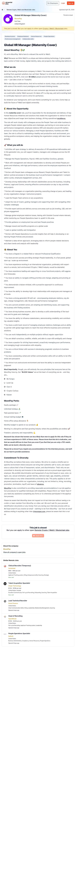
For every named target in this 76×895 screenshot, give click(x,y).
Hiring (25, 575)
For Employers (53, 3)
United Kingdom (20, 24)
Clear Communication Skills (16, 608)
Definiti (10, 636)
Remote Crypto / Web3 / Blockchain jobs (52, 530)
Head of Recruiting (15, 616)
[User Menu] (44, 3)
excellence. (61, 118)
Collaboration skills (28, 39)
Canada (19, 590)
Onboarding (38, 592)
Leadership (31, 608)
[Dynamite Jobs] (2, 9)
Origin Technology (14, 586)
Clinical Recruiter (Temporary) (19, 566)
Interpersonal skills (33, 575)
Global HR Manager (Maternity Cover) (31, 15)
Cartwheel (11, 568)
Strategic (46, 575)
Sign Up (70, 3)
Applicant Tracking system (15, 575)
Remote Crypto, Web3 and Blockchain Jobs (21, 9)
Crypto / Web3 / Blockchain (53, 28)
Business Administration (15, 640)
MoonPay (18, 18)
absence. (40, 484)
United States (12, 573)
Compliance (25, 640)
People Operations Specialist (19, 633)
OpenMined (12, 618)
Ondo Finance (13, 603)
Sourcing (40, 575)
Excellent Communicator (15, 592)
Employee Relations (23, 36)
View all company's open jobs (14, 552)
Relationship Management (42, 608)
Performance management (12, 39)
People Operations (49, 36)
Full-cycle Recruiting (28, 592)
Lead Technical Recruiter (17, 601)
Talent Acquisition (52, 592)
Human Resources (36, 36)
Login (63, 3)
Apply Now (39, 535)
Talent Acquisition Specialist (19, 583)
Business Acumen (10, 36)
